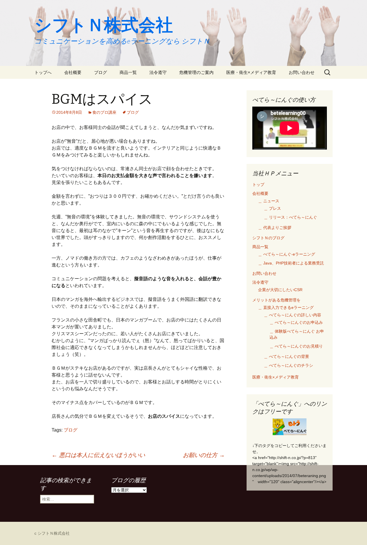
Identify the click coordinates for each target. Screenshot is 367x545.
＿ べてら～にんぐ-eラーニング (286, 254)
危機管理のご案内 (196, 72)
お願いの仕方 (204, 455)
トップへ (43, 72)
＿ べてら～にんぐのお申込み (296, 322)
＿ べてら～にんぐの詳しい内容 (292, 315)
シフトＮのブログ (268, 238)
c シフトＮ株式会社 (52, 533)
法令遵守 (158, 72)
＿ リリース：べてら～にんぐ (290, 217)
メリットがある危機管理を (276, 300)
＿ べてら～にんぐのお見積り (296, 346)
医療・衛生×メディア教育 (251, 72)
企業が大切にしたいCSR (280, 289)
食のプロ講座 (104, 112)
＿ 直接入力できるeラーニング (286, 307)
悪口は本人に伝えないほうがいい (98, 455)
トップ (258, 184)
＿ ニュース (268, 201)
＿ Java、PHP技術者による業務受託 (291, 263)
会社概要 (72, 72)
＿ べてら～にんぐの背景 (286, 356)
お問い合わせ (302, 72)
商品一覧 (128, 72)
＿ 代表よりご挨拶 (274, 227)
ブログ (100, 72)
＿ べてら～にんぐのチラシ (288, 365)
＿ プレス (272, 208)
